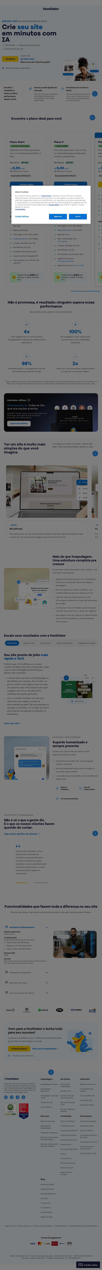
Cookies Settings (22, 216)
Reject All (58, 216)
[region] (51, 204)
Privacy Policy (54, 205)
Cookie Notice (20, 209)
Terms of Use (46, 196)
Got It (77, 216)
